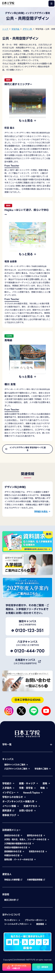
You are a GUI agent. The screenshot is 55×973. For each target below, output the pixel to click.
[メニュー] (51, 3)
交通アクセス (31, 806)
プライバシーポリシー (35, 920)
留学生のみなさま (35, 835)
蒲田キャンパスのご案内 (15, 764)
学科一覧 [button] (7, 744)
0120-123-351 (29, 630)
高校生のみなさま (12, 835)
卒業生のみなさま (12, 855)
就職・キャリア (27, 783)
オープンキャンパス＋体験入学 (18, 801)
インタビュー (9, 792)
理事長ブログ (9, 815)
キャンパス (8, 759)
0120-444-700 (29, 651)
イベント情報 (9, 806)
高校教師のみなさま (13, 851)
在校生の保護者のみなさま (16, 847)
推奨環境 (40, 924)
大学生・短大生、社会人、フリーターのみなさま (25, 839)
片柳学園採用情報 (35, 879)
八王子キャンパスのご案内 (16, 768)
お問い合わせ (26, 810)
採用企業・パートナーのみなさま (19, 859)
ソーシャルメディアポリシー (16, 924)
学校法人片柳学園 (12, 879)
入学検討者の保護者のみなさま (18, 843)
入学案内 (7, 788)
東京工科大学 (10, 900)
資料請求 (7, 810)
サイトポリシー (11, 920)
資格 (45, 783)
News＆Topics (31, 792)
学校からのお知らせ (13, 797)
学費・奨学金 (26, 788)
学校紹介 (7, 783)
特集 (43, 788)
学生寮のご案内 (42, 768)
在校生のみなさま (37, 851)
